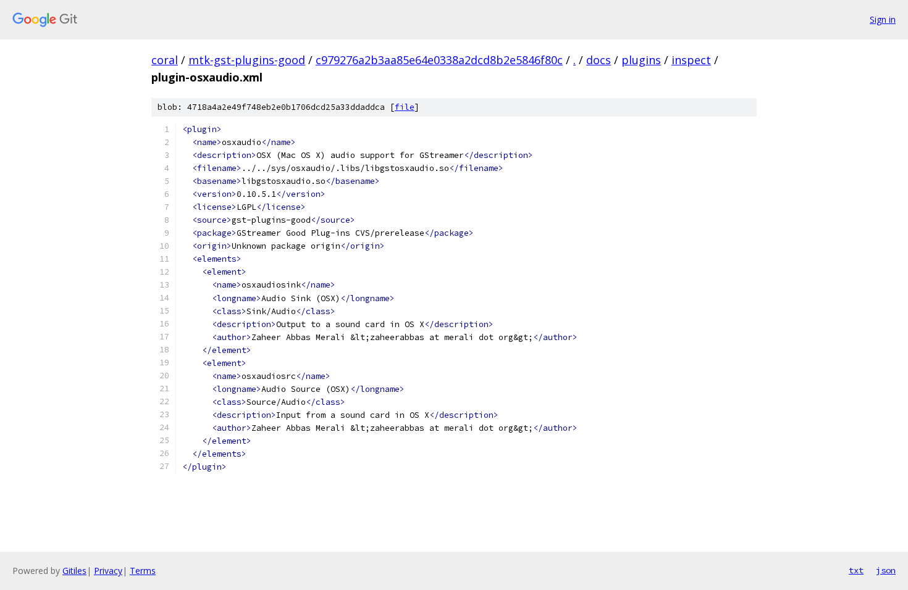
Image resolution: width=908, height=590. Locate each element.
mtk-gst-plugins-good (246, 59)
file (404, 107)
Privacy (108, 570)
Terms (143, 570)
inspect (691, 59)
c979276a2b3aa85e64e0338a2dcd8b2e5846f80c (439, 59)
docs (598, 59)
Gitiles (74, 570)
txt (856, 570)
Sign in (883, 19)
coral (164, 59)
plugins (641, 59)
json (886, 570)
